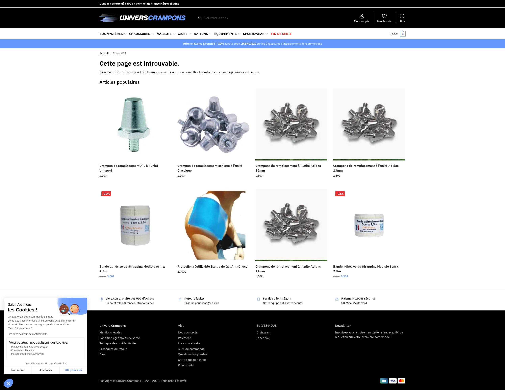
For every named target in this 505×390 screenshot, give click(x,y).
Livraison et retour (190, 343)
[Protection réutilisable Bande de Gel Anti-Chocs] (213, 225)
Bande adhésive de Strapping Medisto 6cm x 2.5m (132, 268)
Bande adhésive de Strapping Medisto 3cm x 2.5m (366, 268)
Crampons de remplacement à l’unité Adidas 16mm (288, 168)
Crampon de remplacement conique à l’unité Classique (209, 168)
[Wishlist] (165, 95)
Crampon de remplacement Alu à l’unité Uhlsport (128, 168)
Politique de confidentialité (117, 343)
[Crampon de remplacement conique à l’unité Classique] (213, 125)
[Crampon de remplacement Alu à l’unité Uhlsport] (135, 125)
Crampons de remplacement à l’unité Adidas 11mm (288, 268)
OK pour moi (73, 370)
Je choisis (45, 370)
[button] (8, 383)
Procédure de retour (113, 349)
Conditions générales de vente (119, 338)
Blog (102, 354)
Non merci (17, 370)
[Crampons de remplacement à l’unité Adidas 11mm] (291, 225)
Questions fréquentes (192, 354)
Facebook (263, 338)
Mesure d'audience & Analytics (27, 354)
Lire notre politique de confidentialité (27, 334)
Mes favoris (384, 21)
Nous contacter (188, 332)
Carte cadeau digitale (192, 360)
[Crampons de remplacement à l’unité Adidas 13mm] (369, 125)
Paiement (184, 338)
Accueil (104, 53)
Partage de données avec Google (29, 346)
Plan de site (186, 365)
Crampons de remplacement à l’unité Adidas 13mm (366, 168)
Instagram (263, 332)
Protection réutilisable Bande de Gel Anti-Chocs (212, 266)
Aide (402, 21)
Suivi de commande (191, 349)
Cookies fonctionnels (22, 350)
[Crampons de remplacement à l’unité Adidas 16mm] (291, 125)
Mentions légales (110, 332)
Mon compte (361, 21)
